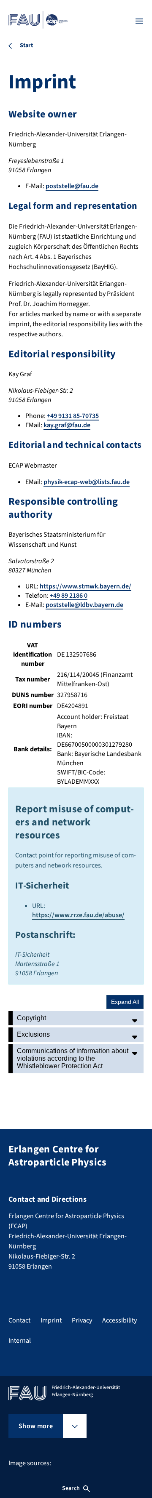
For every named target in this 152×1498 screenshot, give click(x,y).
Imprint (51, 1320)
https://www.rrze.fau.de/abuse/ (78, 915)
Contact (19, 1320)
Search (71, 1488)
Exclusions (33, 1034)
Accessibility (119, 1320)
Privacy (82, 1320)
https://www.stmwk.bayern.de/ (85, 586)
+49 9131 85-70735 (73, 415)
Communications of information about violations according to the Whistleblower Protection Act (72, 1058)
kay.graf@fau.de (66, 425)
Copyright (31, 1018)
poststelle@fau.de (72, 186)
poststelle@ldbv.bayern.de (84, 604)
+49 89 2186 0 (68, 595)
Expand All (125, 1001)
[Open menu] (139, 21)
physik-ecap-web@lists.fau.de (86, 482)
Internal (19, 1340)
